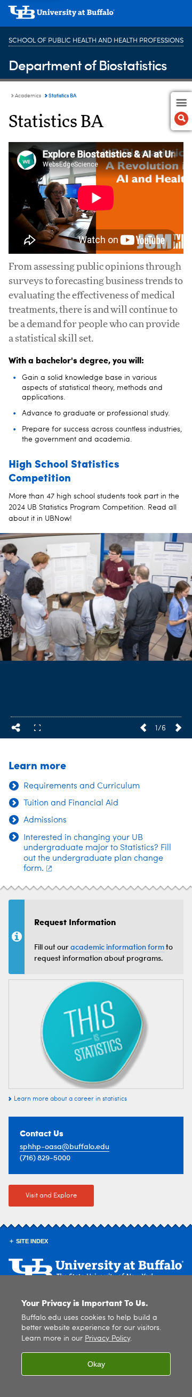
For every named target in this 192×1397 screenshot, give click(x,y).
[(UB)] (96, 16)
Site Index (32, 1241)
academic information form (117, 947)
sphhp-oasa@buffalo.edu (64, 1146)
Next (178, 727)
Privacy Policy (107, 1339)
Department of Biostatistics (88, 64)
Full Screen (37, 727)
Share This (16, 727)
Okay (96, 1364)
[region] (96, 1336)
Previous (143, 727)
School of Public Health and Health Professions (96, 40)
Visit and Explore (51, 1195)
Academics (28, 95)
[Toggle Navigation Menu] (181, 111)
